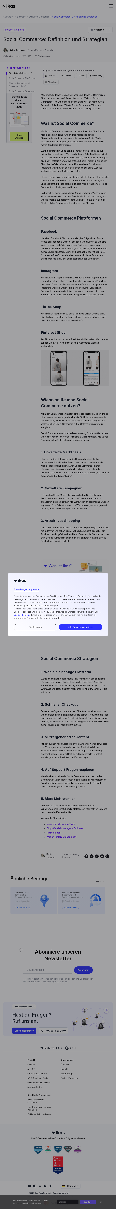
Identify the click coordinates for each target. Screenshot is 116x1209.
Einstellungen (35, 627)
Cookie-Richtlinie (22, 615)
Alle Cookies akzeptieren (80, 627)
